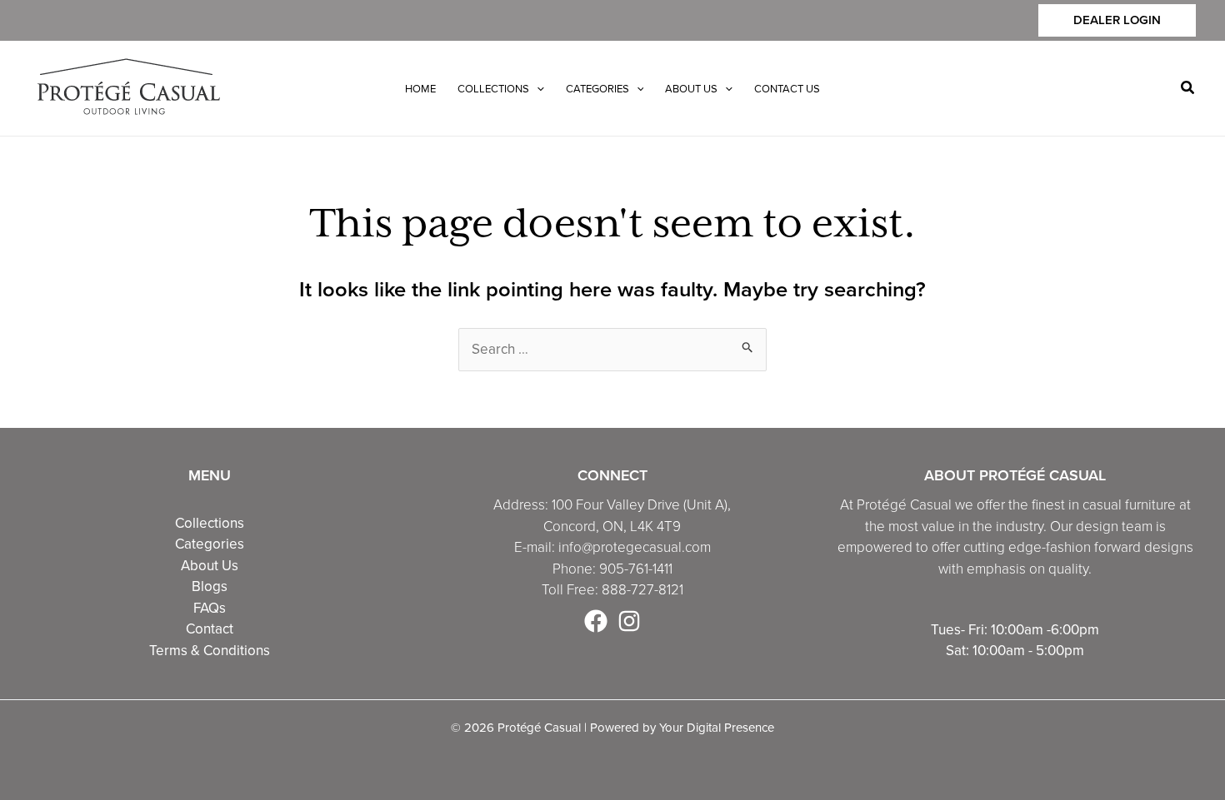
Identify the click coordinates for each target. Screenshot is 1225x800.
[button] (1117, 20)
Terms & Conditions (209, 650)
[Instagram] (629, 621)
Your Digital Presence (716, 727)
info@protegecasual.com (634, 547)
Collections (209, 523)
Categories (209, 544)
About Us (209, 565)
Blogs (210, 586)
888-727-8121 (642, 589)
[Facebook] (596, 621)
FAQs (209, 608)
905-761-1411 (635, 569)
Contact (209, 629)
